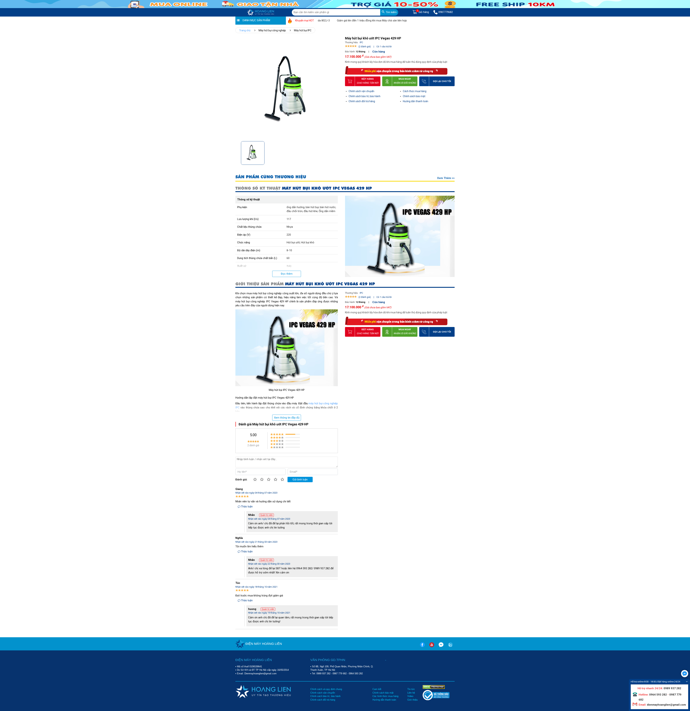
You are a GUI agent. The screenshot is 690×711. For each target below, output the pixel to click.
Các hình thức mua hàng (385, 696)
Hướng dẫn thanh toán (415, 101)
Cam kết (376, 689)
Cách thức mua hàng (414, 91)
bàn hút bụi (312, 207)
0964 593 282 (356, 673)
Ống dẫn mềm (327, 211)
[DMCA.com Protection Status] (434, 686)
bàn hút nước (327, 207)
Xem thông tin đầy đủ (286, 417)
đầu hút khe (311, 211)
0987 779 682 (340, 673)
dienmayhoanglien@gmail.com (666, 704)
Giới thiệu (412, 699)
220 (289, 234)
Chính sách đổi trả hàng (362, 101)
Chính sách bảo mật (414, 96)
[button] (337, 152)
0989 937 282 (323, 673)
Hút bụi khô (307, 242)
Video (410, 696)
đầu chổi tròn (294, 211)
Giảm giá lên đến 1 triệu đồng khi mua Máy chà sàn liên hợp (347, 20)
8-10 (289, 250)
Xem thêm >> (446, 178)
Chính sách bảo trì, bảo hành (364, 96)
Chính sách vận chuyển (361, 91)
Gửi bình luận (300, 479)
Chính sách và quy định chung (326, 689)
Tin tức (411, 689)
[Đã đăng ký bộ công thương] (436, 699)
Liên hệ (411, 692)
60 (288, 258)
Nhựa (290, 226)
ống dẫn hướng (295, 207)
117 (289, 219)
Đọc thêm (287, 273)
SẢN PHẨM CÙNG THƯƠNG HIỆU (270, 177)
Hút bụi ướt (293, 242)
